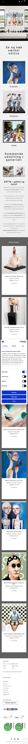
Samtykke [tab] (5, 346)
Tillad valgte (14, 396)
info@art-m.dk (6, 694)
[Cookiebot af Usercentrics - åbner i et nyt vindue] (20, 342)
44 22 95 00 (5, 690)
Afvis (14, 401)
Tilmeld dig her (10, 703)
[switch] (24, 376)
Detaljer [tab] (14, 346)
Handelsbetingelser (7, 677)
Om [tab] (23, 346)
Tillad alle (14, 392)
